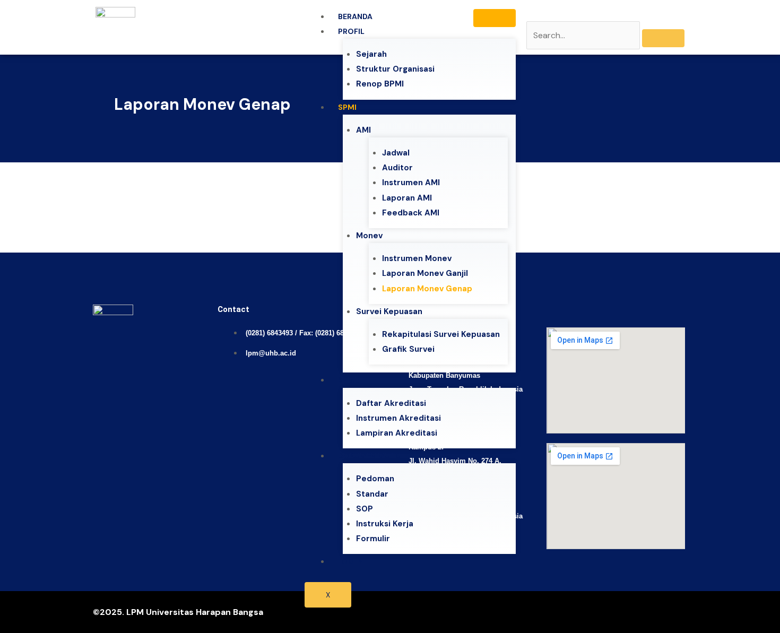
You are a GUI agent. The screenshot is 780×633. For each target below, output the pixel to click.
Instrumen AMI (411, 182)
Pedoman (375, 478)
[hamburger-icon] (494, 18)
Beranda (355, 16)
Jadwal (396, 153)
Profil (351, 31)
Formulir (373, 538)
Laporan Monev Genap (427, 288)
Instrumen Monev (417, 258)
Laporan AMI (407, 198)
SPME (348, 380)
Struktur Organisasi (395, 69)
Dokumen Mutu (369, 456)
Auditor (397, 167)
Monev (369, 235)
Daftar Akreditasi (391, 403)
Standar (372, 494)
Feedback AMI (410, 212)
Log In (350, 561)
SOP (364, 509)
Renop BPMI (380, 84)
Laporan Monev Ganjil (425, 273)
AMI (363, 130)
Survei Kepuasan (389, 311)
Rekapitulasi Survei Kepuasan (441, 334)
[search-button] (663, 38)
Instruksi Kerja (384, 523)
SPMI (347, 107)
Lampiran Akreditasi (396, 433)
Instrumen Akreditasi (398, 418)
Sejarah (371, 54)
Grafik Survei (408, 349)
